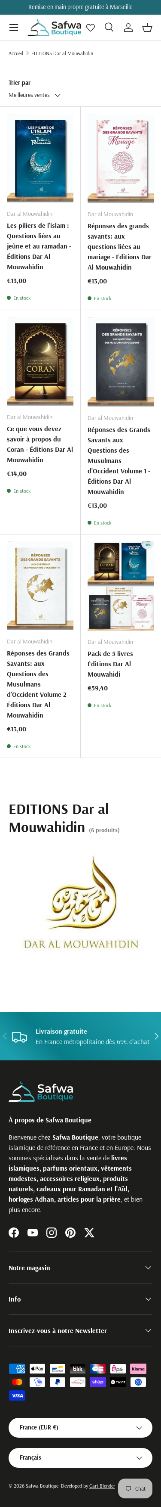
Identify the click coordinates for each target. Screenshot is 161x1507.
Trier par (19, 83)
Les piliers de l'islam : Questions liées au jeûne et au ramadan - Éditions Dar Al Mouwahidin (39, 246)
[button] (147, 27)
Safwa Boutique (42, 1485)
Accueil (16, 53)
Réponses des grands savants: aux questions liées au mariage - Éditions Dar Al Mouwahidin (120, 246)
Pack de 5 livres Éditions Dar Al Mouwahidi (110, 663)
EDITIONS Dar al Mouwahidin (62, 53)
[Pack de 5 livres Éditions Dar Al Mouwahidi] (121, 586)
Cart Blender (102, 1485)
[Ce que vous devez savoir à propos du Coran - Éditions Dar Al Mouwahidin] (40, 361)
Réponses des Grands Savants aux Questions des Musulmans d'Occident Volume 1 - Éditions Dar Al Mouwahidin (119, 460)
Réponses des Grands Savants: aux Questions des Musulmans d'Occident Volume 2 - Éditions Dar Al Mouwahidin (38, 684)
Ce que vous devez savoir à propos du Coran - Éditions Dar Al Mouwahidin (40, 444)
